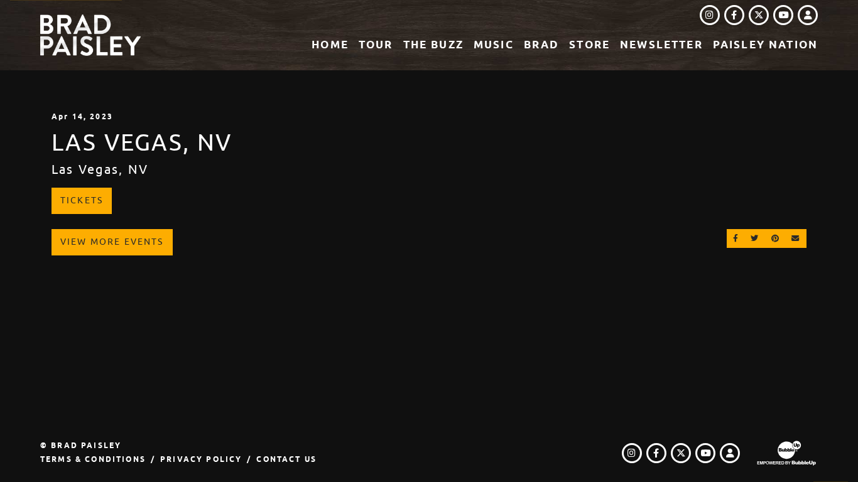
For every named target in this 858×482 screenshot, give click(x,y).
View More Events (112, 241)
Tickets (81, 200)
